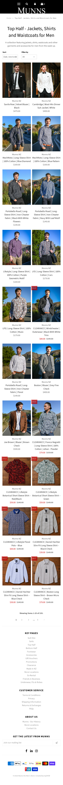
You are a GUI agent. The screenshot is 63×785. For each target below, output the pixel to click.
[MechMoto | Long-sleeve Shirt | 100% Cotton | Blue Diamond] (16, 133)
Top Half (31, 644)
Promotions (31, 661)
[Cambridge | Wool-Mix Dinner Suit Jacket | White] (46, 80)
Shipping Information (31, 701)
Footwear (31, 651)
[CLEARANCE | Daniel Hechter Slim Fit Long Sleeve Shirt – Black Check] (46, 521)
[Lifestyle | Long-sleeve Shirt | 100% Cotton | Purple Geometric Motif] (16, 247)
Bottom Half (31, 648)
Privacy (31, 698)
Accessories (31, 655)
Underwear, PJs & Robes (31, 682)
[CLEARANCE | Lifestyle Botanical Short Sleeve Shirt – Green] (46, 471)
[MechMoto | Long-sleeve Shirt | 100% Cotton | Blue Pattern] (46, 133)
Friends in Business (31, 679)
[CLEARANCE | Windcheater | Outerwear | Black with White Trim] (46, 304)
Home (9, 18)
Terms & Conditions (31, 695)
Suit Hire (31, 638)
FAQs (31, 708)
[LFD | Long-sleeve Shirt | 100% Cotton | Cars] (46, 247)
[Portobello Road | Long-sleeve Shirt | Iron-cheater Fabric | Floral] (16, 361)
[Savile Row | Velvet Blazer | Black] (16, 80)
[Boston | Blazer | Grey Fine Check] (46, 361)
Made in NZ (31, 668)
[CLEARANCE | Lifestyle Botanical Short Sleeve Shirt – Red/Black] (16, 471)
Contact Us (31, 728)
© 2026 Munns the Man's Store (24, 776)
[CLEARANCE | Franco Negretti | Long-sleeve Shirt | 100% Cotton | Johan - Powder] (46, 418)
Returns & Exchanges (31, 705)
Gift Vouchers (31, 658)
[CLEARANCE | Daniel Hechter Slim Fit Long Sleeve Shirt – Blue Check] (16, 571)
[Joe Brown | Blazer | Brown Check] (16, 418)
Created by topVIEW (43, 776)
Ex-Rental (31, 675)
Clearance (31, 665)
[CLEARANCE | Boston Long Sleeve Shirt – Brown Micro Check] (46, 571)
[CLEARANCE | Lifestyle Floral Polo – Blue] (16, 521)
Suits (31, 641)
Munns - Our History (31, 721)
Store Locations (31, 672)
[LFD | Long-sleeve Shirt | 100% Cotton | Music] (16, 304)
